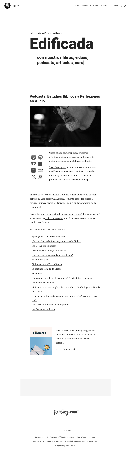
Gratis (95, 5)
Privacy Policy (93, 441)
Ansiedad (69, 441)
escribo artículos (50, 194)
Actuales (59, 441)
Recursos (85, 5)
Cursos (114, 5)
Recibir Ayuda (79, 441)
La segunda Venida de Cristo (46, 268)
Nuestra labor (40, 437)
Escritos (104, 5)
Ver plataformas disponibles (73, 179)
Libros (76, 5)
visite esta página (54, 218)
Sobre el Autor (38, 441)
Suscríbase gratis (57, 167)
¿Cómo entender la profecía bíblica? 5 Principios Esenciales (62, 278)
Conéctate (50, 441)
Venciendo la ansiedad (43, 282)
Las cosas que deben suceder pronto (50, 304)
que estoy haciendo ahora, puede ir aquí (61, 214)
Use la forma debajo (66, 349)
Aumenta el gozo (40, 259)
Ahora (94, 437)
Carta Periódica (83, 437)
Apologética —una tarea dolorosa (48, 236)
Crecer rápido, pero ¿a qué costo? (49, 250)
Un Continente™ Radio (56, 437)
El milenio (37, 273)
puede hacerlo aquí (39, 222)
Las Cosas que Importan (44, 245)
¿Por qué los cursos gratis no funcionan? (52, 255)
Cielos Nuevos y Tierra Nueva (47, 264)
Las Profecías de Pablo (43, 309)
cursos (88, 198)
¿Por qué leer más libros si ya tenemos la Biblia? (56, 241)
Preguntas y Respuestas (65, 445)
